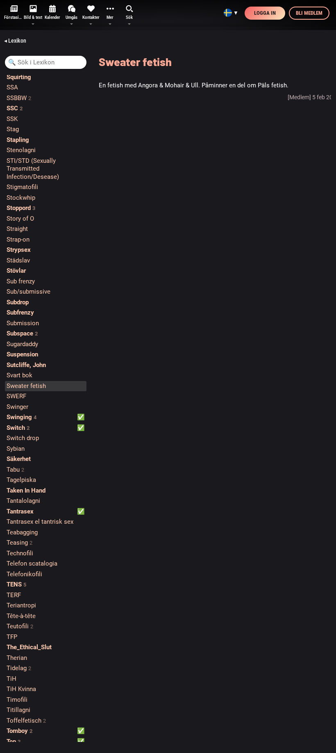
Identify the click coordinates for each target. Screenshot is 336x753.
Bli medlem (309, 13)
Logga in (265, 13)
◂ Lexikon (15, 40)
